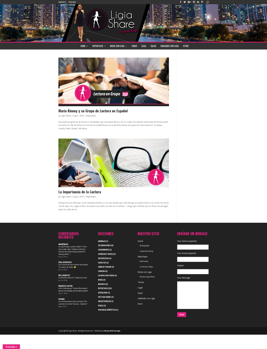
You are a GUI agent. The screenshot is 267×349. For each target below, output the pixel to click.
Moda (100, 279)
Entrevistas (103, 258)
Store (186, 46)
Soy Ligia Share (104, 296)
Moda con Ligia (117, 46)
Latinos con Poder (106, 275)
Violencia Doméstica (107, 309)
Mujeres (101, 284)
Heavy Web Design (112, 331)
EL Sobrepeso (66, 288)
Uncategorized (104, 301)
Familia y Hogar (104, 266)
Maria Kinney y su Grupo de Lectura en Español (93, 110)
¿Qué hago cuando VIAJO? (71, 246)
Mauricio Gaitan (65, 285)
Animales (102, 241)
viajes (100, 305)
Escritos (102, 262)
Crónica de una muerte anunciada (74, 264)
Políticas (72, 2)
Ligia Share (66, 115)
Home (83, 46)
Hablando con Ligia (169, 46)
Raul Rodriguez (65, 262)
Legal (143, 46)
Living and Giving (146, 251)
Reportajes (97, 46)
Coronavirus (103, 249)
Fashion (101, 271)
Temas (134, 46)
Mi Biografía (144, 245)
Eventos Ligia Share (147, 277)
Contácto (62, 2)
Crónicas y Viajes (105, 253)
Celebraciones (104, 245)
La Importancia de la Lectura (79, 191)
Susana (61, 298)
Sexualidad (102, 292)
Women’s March (67, 278)
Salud (153, 46)
